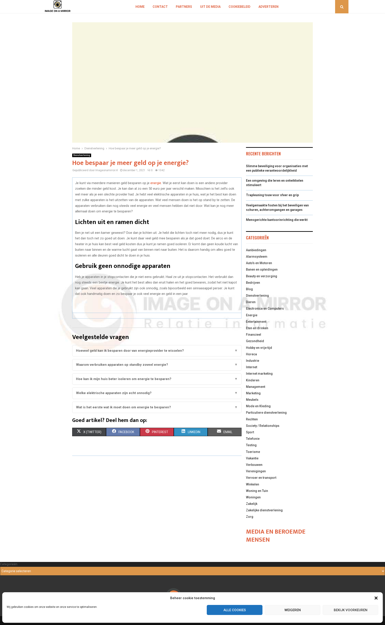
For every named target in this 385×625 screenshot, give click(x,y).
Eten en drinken (257, 328)
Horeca (251, 354)
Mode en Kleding (258, 406)
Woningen (253, 497)
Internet (251, 367)
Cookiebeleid (239, 6)
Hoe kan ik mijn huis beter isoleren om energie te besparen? (157, 379)
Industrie (252, 360)
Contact (160, 6)
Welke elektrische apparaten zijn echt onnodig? (157, 393)
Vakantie (252, 458)
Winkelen (252, 484)
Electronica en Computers (265, 308)
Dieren (251, 302)
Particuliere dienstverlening (266, 412)
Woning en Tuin (257, 491)
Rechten (252, 419)
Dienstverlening (81, 155)
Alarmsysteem (256, 256)
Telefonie (253, 438)
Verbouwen (254, 465)
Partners (184, 6)
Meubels (252, 399)
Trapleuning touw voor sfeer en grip (272, 195)
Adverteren (268, 6)
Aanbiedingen (256, 250)
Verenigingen (256, 471)
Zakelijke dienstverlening (264, 510)
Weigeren (293, 610)
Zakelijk (251, 504)
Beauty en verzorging (261, 276)
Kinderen (252, 380)
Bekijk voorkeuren (350, 610)
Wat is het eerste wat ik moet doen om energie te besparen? (157, 407)
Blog (249, 289)
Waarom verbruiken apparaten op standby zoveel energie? (157, 365)
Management (255, 387)
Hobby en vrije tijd (259, 348)
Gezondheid (255, 341)
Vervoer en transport (261, 477)
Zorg (249, 516)
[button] (376, 598)
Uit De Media (210, 6)
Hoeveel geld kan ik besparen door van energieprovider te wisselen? (157, 351)
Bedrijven (253, 282)
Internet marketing (259, 373)
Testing (251, 445)
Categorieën (8, 564)
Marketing (253, 393)
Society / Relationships (262, 426)
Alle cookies (234, 610)
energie (155, 183)
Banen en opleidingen (262, 269)
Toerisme (253, 452)
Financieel (253, 334)
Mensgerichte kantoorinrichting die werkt (277, 220)
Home (140, 6)
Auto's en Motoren (259, 263)
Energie (251, 315)
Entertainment (256, 321)
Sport (250, 432)
